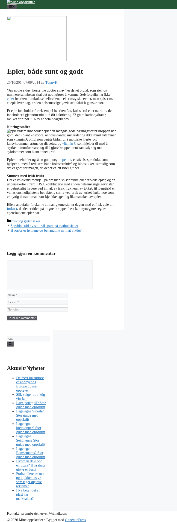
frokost (12, 209)
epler (10, 99)
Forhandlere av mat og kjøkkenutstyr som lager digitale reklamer (30, 480)
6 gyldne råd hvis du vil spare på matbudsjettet (44, 226)
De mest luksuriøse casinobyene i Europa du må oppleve (30, 384)
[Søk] (10, 344)
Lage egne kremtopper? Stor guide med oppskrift (30, 428)
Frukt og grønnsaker (25, 221)
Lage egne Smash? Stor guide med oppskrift (30, 415)
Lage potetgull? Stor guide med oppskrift (31, 405)
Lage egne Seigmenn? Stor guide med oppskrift (30, 440)
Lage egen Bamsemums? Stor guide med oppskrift (30, 453)
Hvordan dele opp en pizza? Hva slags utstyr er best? (30, 465)
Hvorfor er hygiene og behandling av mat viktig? (46, 230)
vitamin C (69, 143)
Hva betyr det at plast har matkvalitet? (27, 494)
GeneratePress (75, 520)
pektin (66, 160)
